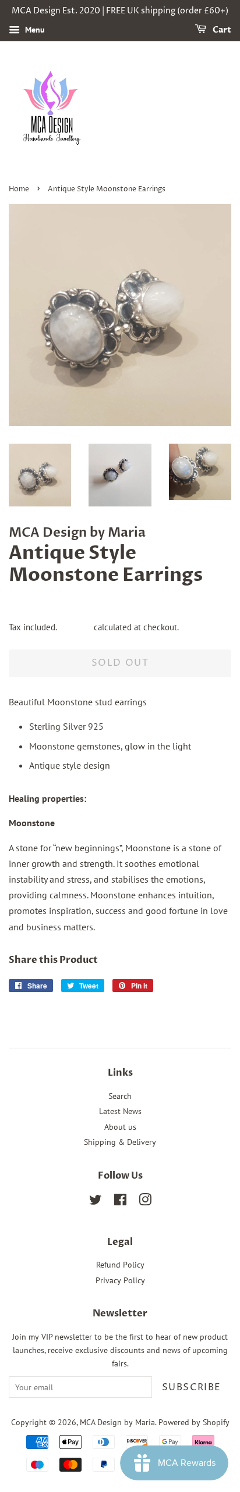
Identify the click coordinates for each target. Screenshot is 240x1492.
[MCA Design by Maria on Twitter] (95, 1202)
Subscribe (191, 1387)
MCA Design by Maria (117, 1422)
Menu (34, 29)
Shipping (75, 627)
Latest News (120, 1111)
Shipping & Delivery (120, 1142)
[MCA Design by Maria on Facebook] (120, 1202)
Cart (221, 29)
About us (120, 1127)
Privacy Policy (120, 1280)
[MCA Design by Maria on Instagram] (145, 1202)
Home (19, 189)
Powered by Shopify (194, 1422)
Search (120, 1096)
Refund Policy (120, 1264)
